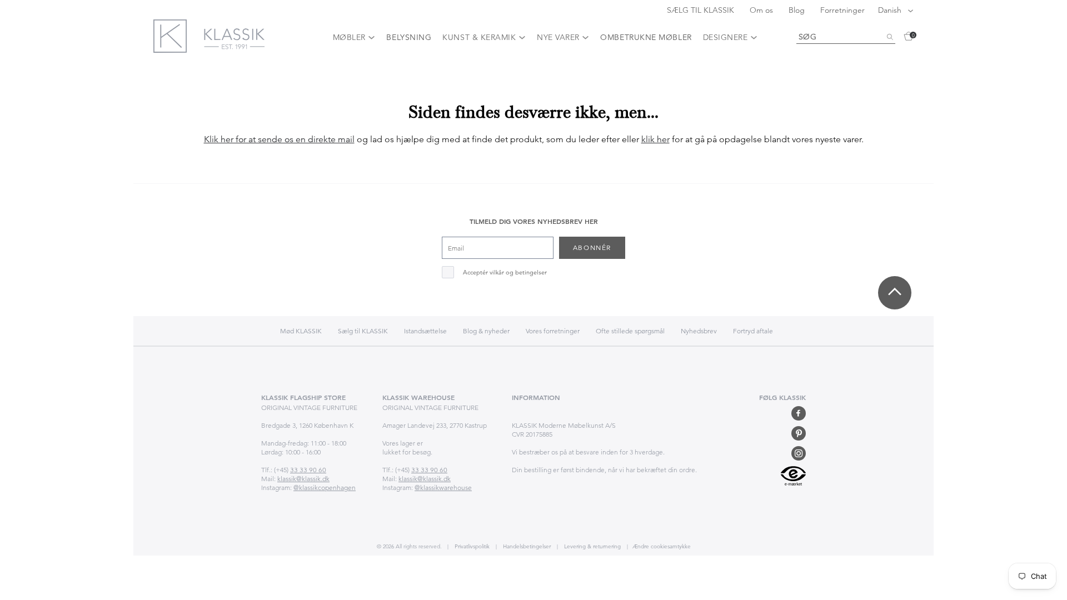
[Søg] (889, 37)
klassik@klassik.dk (303, 478)
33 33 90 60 (308, 470)
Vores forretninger (553, 331)
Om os (762, 10)
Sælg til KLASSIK (363, 331)
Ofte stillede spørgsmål (630, 331)
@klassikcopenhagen (324, 487)
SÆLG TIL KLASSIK (701, 10)
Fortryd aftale (753, 331)
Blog (798, 10)
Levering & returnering (591, 546)
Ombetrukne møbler (645, 37)
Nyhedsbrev (699, 331)
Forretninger (842, 10)
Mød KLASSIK (301, 331)
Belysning (408, 37)
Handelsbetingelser (526, 546)
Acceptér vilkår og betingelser (505, 272)
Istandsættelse (425, 331)
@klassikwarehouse (443, 487)
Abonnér (592, 247)
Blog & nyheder (486, 331)
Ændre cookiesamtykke (661, 546)
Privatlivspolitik (471, 546)
